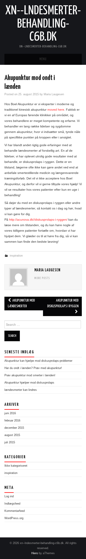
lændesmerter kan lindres (20, 389)
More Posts (42, 278)
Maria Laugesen (54, 94)
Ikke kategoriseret (15, 465)
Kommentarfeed (14, 510)
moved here (55, 109)
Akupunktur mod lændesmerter (21, 303)
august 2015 (12, 435)
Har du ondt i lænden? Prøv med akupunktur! (33, 368)
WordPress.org (13, 518)
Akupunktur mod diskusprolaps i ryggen (63, 303)
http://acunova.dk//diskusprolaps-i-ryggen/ (38, 219)
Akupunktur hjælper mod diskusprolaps (29, 382)
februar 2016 (12, 420)
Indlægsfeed (12, 503)
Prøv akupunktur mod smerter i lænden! (29, 375)
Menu (43, 59)
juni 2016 (10, 413)
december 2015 (14, 427)
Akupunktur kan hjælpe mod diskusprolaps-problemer (38, 360)
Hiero (34, 553)
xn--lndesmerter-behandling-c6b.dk (43, 24)
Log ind (9, 496)
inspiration (16, 255)
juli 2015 (9, 442)
